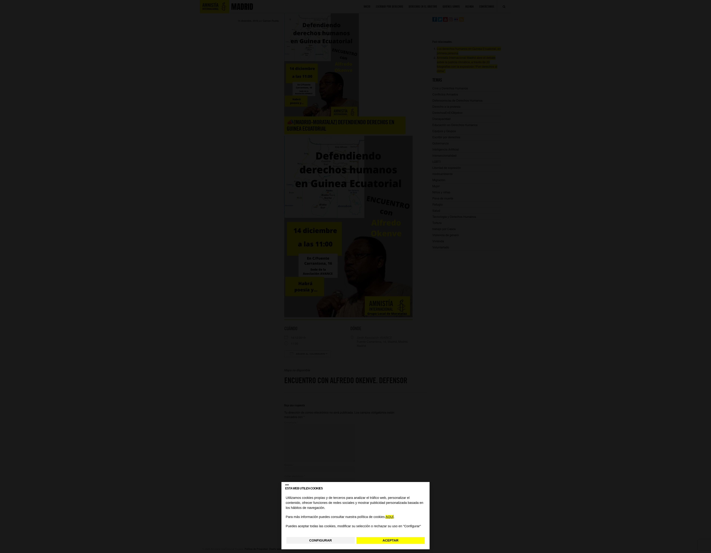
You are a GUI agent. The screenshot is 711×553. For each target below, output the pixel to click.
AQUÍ (389, 517)
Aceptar (390, 540)
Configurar (320, 540)
